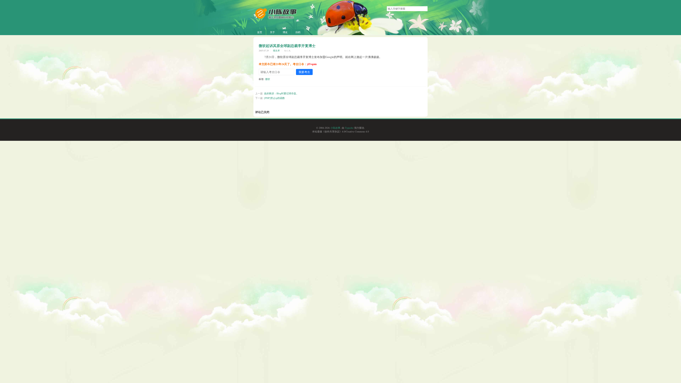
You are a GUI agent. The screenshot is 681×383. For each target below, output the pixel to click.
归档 (297, 32)
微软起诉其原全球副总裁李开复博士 (287, 45)
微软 (267, 79)
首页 (259, 32)
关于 (272, 32)
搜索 (425, 9)
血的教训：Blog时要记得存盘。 (281, 93)
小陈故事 (335, 127)
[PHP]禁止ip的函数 (274, 98)
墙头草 (276, 50)
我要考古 (304, 72)
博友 (285, 32)
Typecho (349, 127)
